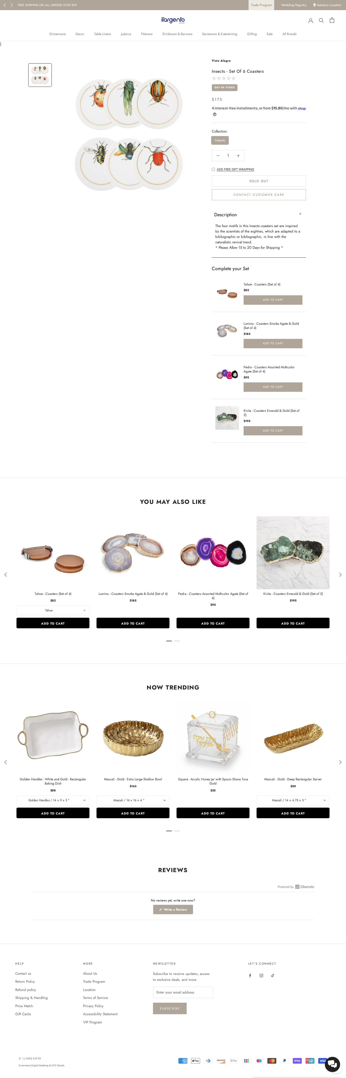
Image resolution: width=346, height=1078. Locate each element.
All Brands (289, 34)
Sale (270, 34)
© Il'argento (30, 1058)
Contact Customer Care (259, 195)
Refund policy (25, 989)
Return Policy (25, 981)
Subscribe (170, 1008)
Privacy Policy (93, 1006)
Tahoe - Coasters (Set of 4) (262, 284)
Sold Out (259, 181)
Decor (80, 34)
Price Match (24, 1006)
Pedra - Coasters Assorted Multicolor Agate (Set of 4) (269, 369)
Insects (220, 140)
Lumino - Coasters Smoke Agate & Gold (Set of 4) (271, 325)
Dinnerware (57, 34)
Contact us (23, 973)
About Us (90, 973)
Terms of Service (95, 997)
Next (11, 5)
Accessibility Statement (100, 1014)
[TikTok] (272, 975)
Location (89, 989)
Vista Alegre (221, 61)
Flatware (147, 34)
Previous (4, 5)
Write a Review (178, 910)
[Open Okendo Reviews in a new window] (296, 886)
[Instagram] (261, 975)
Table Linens (102, 34)
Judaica (126, 34)
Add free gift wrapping (235, 169)
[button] (225, 78)
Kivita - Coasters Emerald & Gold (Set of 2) (271, 413)
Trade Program (261, 5)
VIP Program (92, 1022)
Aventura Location (328, 5)
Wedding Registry (293, 5)
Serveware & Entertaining (219, 34)
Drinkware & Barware (177, 34)
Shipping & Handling (31, 997)
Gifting (252, 34)
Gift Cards (23, 1014)
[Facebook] (250, 975)
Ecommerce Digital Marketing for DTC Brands (41, 1065)
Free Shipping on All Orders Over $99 (47, 5)
